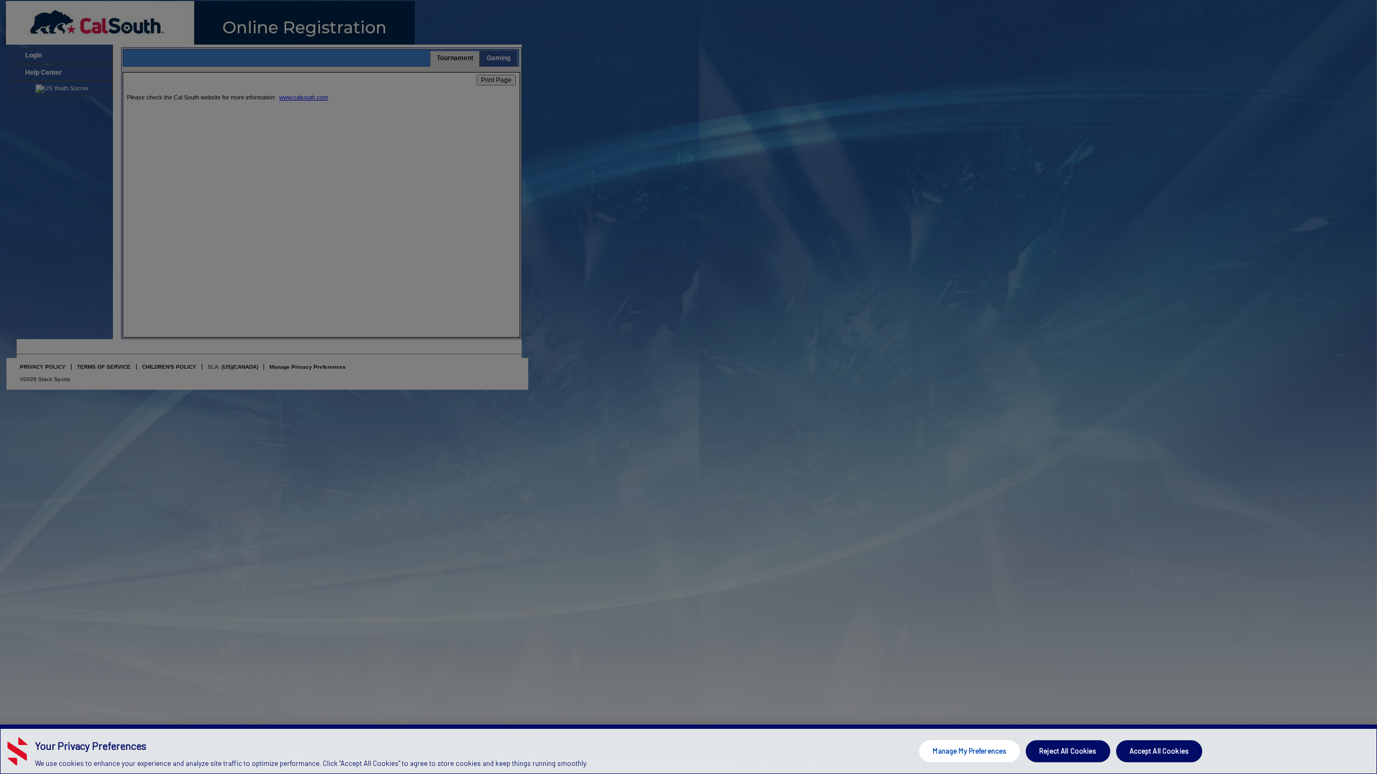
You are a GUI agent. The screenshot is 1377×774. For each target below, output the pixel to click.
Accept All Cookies (1159, 751)
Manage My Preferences (969, 751)
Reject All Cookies (1067, 751)
